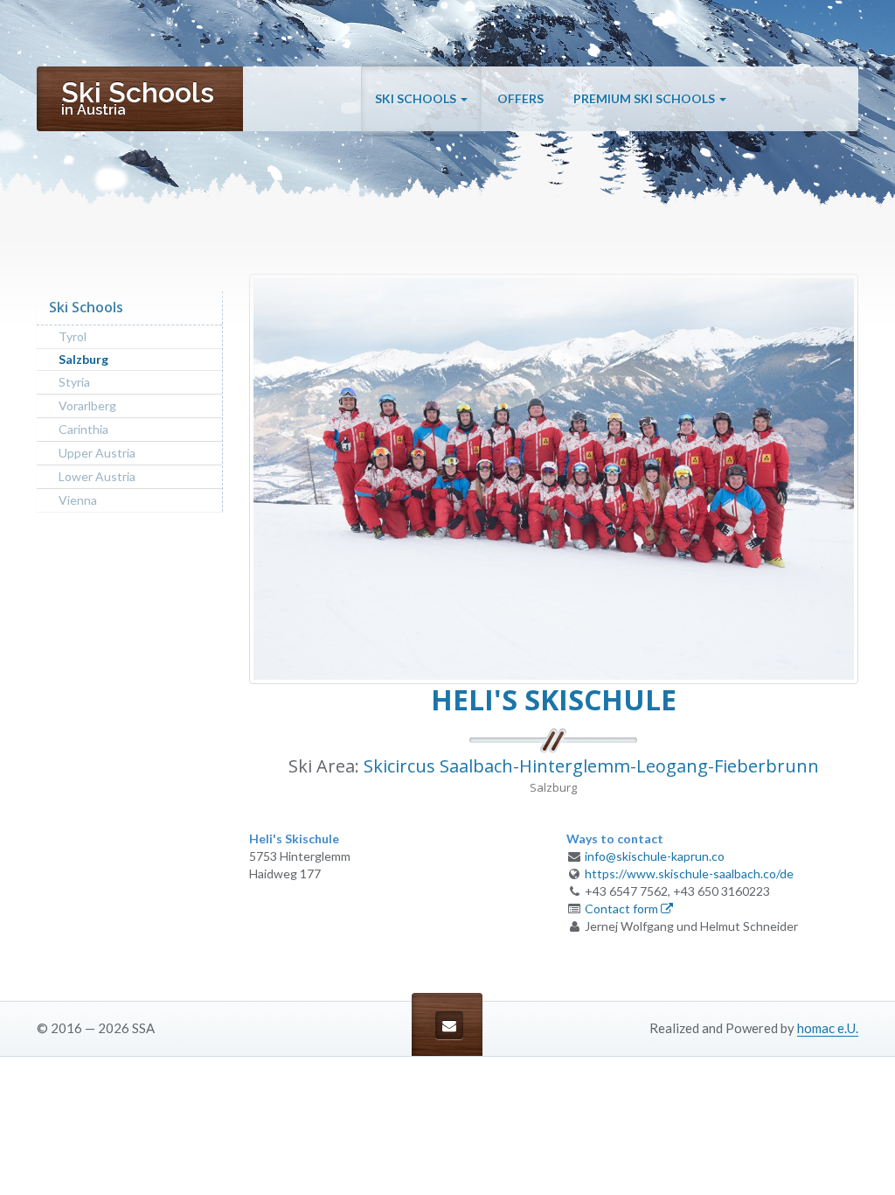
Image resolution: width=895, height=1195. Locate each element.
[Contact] (449, 1025)
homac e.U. (827, 1028)
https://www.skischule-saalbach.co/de (689, 873)
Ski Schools (417, 98)
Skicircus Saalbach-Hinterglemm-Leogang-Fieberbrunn (591, 766)
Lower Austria (97, 476)
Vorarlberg (87, 405)
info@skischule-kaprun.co (655, 856)
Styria (74, 381)
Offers (520, 98)
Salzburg (83, 359)
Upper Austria (97, 452)
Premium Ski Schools (645, 98)
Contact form (623, 908)
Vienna (78, 500)
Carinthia (83, 429)
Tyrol (73, 336)
